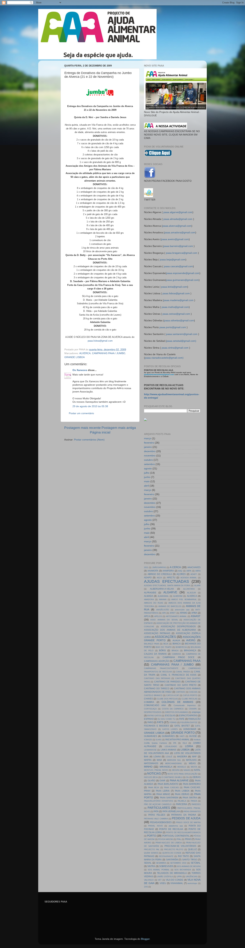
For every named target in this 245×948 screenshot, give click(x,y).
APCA (147, 616)
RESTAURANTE (166, 856)
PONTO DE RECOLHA (171, 829)
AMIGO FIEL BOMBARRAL (184, 599)
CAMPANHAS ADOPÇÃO (156, 661)
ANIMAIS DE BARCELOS (170, 606)
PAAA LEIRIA (162, 791)
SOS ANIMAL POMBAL (158, 870)
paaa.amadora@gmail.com (179, 232)
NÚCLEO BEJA (151, 777)
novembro (150, 455)
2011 (146, 567)
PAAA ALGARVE (179, 780)
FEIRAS (172, 722)
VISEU (163, 883)
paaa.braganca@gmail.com (181, 253)
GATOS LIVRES (170, 729)
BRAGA (175, 650)
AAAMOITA (152, 571)
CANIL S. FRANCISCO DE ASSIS (179, 675)
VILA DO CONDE (174, 880)
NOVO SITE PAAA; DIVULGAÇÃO (182, 774)
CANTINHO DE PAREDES (167, 681)
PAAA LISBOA (182, 791)
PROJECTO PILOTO (173, 849)
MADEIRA (182, 756)
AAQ (180, 571)
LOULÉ (169, 757)
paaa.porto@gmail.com (172, 327)
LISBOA (185, 749)
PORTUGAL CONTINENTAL (176, 836)
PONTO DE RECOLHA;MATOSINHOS (183, 832)
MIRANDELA (166, 767)
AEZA (159, 578)
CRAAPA (193, 709)
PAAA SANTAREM (169, 797)
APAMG (183, 613)
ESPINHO (149, 719)
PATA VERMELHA (171, 811)
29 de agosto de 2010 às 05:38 (90, 406)
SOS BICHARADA (182, 870)
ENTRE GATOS (154, 715)
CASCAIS (193, 692)
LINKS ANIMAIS (168, 750)
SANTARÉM (172, 859)
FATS (160, 722)
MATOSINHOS (151, 763)
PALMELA (182, 801)
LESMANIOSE (150, 750)
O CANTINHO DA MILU (171, 777)
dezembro (150, 451)
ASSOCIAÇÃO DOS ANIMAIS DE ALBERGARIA (170, 630)
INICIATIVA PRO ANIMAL (177, 739)
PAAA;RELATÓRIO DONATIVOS (158, 801)
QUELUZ (192, 849)
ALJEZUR (191, 593)
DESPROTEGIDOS (152, 712)
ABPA (188, 571)
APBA (194, 613)
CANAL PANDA (183, 672)
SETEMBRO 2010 (178, 863)
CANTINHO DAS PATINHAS (157, 678)
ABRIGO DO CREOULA (160, 574)
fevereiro (149, 442)
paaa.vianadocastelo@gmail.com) (164, 357)
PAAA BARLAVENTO (168, 784)
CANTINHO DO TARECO (156, 688)
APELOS (158, 616)
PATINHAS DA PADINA (183, 815)
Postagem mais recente (82, 428)
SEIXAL (148, 863)
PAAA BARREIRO (192, 784)
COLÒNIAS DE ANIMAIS (177, 702)
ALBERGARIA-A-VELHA (162, 589)
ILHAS (158, 740)
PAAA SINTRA (190, 797)
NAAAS (186, 770)
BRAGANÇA (190, 650)
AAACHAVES (194, 567)
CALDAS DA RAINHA (155, 654)
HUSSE (193, 736)
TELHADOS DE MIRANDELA (172, 873)
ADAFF (193, 574)
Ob (187, 777)
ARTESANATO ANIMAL (176, 616)
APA (164, 613)
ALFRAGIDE (150, 592)
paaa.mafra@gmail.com (175, 307)
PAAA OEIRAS (182, 794)
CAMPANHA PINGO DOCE (178, 657)
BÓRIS (162, 650)
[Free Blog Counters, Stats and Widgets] (145, 420)
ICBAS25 (148, 740)
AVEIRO (190, 640)
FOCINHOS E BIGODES (156, 726)
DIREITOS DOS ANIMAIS (176, 712)
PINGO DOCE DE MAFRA (188, 822)
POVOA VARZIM (165, 839)
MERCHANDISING (173, 763)
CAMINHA (176, 654)
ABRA (198, 571)
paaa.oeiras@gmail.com (176, 314)
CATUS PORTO (190, 695)
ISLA (185, 743)
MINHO (148, 766)
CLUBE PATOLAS (189, 699)
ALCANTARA (189, 589)
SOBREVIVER (166, 866)
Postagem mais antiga (119, 428)
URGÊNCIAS (191, 876)
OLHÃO (151, 780)
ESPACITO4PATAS (188, 715)
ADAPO (148, 577)
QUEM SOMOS (151, 853)
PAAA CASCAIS (171, 787)
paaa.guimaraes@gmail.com (182, 280)
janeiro (148, 447)
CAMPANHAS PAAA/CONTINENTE (161, 668)
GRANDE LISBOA (74, 357)
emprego (196, 712)
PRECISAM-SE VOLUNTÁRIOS (180, 846)
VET (160, 880)
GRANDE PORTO (183, 732)
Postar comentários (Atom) (89, 439)
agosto (148, 468)
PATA (156, 811)
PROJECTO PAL (151, 849)
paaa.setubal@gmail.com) (181, 341)
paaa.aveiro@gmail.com (175, 239)
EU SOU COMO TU (166, 719)
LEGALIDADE (171, 746)
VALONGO (149, 880)
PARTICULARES (159, 807)
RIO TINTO (183, 856)
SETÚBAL (196, 863)
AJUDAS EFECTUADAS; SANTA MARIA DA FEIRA (167, 585)
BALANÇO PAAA (151, 644)
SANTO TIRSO (189, 859)
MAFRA (148, 760)
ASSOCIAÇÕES (165, 636)
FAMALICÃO (194, 719)
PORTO (151, 835)
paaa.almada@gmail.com (177, 219)
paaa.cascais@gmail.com (178, 266)
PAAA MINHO (163, 794)
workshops (192, 883)
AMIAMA (162, 599)
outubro (148, 460)
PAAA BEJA (153, 787)
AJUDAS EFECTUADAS (166, 581)
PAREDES (196, 804)
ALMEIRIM (177, 596)
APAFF (173, 613)
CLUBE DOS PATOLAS (167, 699)
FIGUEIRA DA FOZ (188, 722)
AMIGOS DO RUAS (153, 603)
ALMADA (148, 596)
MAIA (159, 760)
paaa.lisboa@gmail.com (176, 293)
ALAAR (197, 585)
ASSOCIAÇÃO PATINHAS (157, 633)
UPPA (179, 876)
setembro (149, 464)
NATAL (197, 770)
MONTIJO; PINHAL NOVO (156, 770)
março (147, 438)
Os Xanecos (79, 370)
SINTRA (151, 866)
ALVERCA (85, 353)
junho (147, 477)
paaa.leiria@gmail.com (174, 286)
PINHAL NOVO (155, 826)
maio (147, 481)
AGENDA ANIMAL (188, 578)
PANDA (194, 801)
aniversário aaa (182, 610)
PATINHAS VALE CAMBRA (156, 819)
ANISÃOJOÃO (162, 610)
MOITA (194, 767)
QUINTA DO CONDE (171, 853)
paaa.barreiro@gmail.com (178, 246)
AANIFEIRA (168, 571)
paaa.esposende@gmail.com (182, 273)
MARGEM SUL (174, 760)
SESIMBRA (161, 863)
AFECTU (171, 577)
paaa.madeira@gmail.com (179, 300)
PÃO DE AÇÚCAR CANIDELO (158, 804)
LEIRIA (189, 746)
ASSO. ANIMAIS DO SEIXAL (164, 620)
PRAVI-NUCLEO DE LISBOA (169, 843)
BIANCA (177, 643)
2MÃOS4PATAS (159, 567)
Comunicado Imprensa (184, 705)
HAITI (182, 736)
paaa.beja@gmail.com (172, 259)
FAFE (181, 719)
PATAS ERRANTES (192, 811)
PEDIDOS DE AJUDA (186, 818)
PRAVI (188, 839)
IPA (174, 743)
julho (146, 472)
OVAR (162, 780)
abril (146, 485)
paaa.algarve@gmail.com (177, 212)
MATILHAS (191, 760)
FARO (150, 722)
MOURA (176, 770)
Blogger (145, 939)
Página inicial (100, 432)
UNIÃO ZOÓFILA (165, 876)
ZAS (146, 887)
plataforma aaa (176, 826)
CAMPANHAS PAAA (187, 660)
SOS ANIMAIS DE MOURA (189, 866)
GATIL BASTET (182, 726)
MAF (194, 756)
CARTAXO (180, 692)
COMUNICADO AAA (155, 705)
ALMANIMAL (163, 596)
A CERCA (175, 567)
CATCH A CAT (172, 695)
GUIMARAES (150, 736)
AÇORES (181, 574)
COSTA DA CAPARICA (172, 709)
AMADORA (149, 599)
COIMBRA (149, 702)
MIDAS (192, 763)
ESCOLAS (170, 715)
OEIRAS (196, 777)
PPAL (178, 839)
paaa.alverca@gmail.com (176, 226)
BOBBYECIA (181, 647)
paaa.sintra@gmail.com (175, 347)
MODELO (181, 767)
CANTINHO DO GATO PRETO (180, 685)
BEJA (165, 644)
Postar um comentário (81, 413)
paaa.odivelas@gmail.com (179, 320)
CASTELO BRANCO (153, 695)
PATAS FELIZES (156, 815)
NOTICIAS (154, 773)
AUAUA (176, 640)
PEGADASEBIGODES (161, 822)
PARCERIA (181, 804)
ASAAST (196, 616)
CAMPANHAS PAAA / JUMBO (108, 353)
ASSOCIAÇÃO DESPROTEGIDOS (178, 626)
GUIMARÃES (168, 736)
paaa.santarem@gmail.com (181, 334)
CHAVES (148, 698)
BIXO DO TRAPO (164, 647)
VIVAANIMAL (176, 883)
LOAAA (157, 756)
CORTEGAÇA (150, 709)
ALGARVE (170, 592)
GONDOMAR (189, 729)
